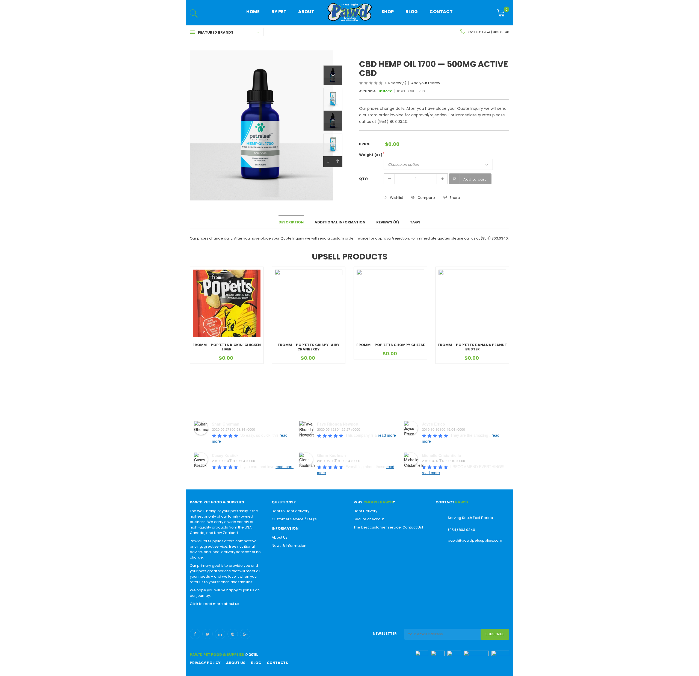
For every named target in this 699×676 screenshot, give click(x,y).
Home (253, 11)
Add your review (425, 83)
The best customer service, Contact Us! (388, 527)
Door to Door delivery (290, 510)
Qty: (363, 178)
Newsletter (385, 633)
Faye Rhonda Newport (338, 424)
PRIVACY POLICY (205, 662)
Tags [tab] (415, 222)
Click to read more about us (214, 603)
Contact (441, 11)
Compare (426, 197)
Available (367, 91)
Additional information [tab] (340, 222)
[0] (501, 13)
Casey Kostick (225, 455)
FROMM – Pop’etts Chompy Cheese (390, 344)
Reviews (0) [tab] (387, 222)
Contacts (277, 662)
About (306, 11)
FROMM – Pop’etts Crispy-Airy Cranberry (309, 347)
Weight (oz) (371, 154)
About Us (280, 537)
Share (454, 197)
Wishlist (396, 197)
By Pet (278, 11)
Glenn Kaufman (331, 455)
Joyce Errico (433, 424)
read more (387, 435)
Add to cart (474, 179)
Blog (411, 11)
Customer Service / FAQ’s (294, 519)
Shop (387, 11)
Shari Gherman (225, 424)
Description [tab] (291, 222)
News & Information (289, 545)
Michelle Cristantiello (441, 455)
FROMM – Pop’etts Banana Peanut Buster (472, 347)
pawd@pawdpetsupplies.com (475, 540)
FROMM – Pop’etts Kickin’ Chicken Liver (226, 347)
